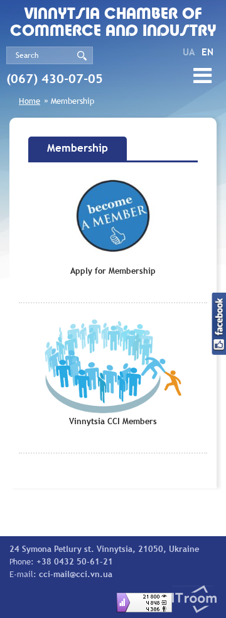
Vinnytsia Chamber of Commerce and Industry (113, 23)
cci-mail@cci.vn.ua (75, 574)
